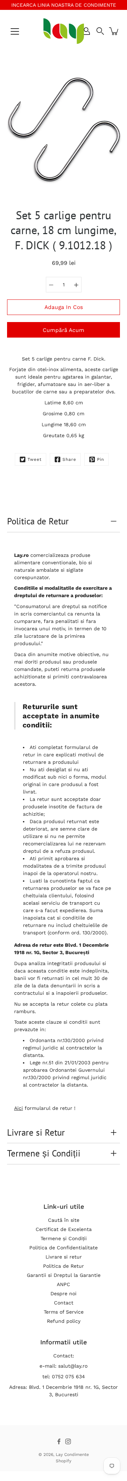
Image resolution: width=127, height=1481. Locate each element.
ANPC (63, 1284)
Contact (63, 1302)
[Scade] (51, 284)
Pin (100, 459)
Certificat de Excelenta (64, 1229)
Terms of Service (64, 1312)
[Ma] (76, 284)
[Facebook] (59, 1441)
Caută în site (63, 1220)
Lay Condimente (72, 1454)
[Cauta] (100, 31)
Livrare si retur (64, 1257)
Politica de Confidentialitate (63, 1247)
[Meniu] (15, 31)
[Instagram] (68, 1441)
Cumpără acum (63, 330)
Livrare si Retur (36, 1132)
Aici (18, 1108)
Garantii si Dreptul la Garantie (64, 1275)
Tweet (35, 459)
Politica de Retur (38, 521)
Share (69, 459)
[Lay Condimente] (64, 31)
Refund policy (63, 1321)
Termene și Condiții (43, 1153)
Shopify (63, 1460)
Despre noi (63, 1293)
